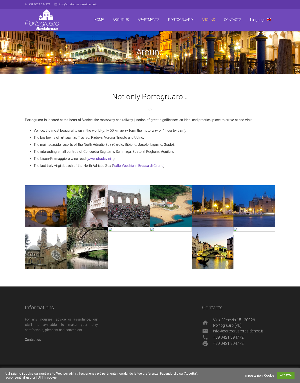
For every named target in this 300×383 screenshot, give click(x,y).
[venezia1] (212, 248)
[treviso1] (87, 248)
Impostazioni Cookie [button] (259, 376)
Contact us (33, 339)
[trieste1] (171, 248)
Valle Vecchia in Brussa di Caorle (138, 166)
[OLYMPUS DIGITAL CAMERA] (87, 206)
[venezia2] (254, 248)
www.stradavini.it (101, 159)
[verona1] (46, 206)
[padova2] (254, 206)
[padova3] (46, 248)
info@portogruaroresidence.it (78, 4)
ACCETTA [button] (286, 375)
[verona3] (129, 206)
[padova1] (212, 206)
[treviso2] (129, 248)
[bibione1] (171, 206)
